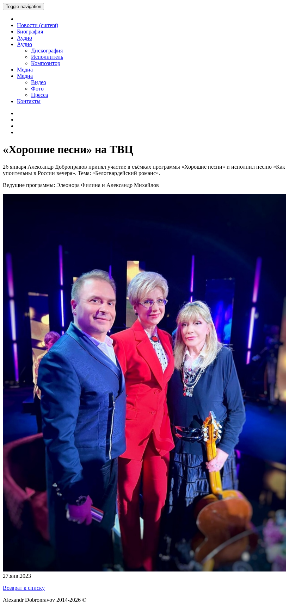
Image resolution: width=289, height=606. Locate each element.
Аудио (24, 38)
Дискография (47, 51)
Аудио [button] (24, 44)
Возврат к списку (24, 588)
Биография (30, 32)
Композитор (45, 63)
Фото (37, 89)
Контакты (29, 101)
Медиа (25, 70)
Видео (38, 82)
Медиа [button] (25, 76)
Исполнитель (47, 57)
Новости (37, 25)
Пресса (39, 95)
